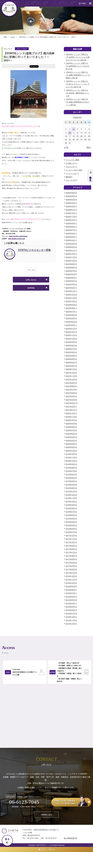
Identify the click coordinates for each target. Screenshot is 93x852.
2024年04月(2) (71, 281)
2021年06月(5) (71, 393)
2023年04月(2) (71, 318)
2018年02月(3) (71, 528)
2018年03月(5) (71, 525)
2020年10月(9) (71, 420)
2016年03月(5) (71, 606)
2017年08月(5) (71, 549)
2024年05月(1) (71, 277)
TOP (5, 37)
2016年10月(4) (71, 583)
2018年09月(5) (71, 505)
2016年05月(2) (71, 600)
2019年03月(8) (71, 484)
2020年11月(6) (71, 416)
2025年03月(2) (71, 243)
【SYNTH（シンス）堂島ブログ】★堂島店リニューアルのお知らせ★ (77, 66)
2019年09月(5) (71, 464)
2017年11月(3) (71, 539)
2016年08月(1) (71, 590)
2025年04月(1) (71, 240)
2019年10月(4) (71, 461)
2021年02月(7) (71, 406)
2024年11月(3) (71, 257)
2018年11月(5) (71, 498)
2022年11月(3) (71, 335)
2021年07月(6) (71, 389)
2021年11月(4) (71, 376)
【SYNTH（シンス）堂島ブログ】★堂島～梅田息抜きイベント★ (77, 93)
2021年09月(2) (71, 383)
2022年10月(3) (71, 338)
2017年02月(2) (71, 569)
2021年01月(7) (71, 410)
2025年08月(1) (71, 226)
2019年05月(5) (71, 478)
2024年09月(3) (71, 264)
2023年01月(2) (71, 328)
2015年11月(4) (71, 620)
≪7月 (66, 147)
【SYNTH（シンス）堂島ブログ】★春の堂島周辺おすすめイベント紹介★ (77, 102)
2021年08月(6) (71, 386)
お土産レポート (72, 163)
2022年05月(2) (71, 355)
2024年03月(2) (71, 284)
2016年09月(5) (71, 586)
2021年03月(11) (72, 403)
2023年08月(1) (71, 308)
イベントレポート (72, 173)
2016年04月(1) (71, 603)
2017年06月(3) (71, 556)
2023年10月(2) (71, 301)
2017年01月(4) (71, 573)
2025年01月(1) (71, 250)
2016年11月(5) (71, 579)
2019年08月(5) (71, 467)
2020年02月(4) (71, 447)
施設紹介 (69, 177)
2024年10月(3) (71, 260)
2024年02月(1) (71, 288)
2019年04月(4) (71, 481)
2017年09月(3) (71, 545)
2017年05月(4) (71, 559)
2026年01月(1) (71, 210)
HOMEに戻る (46, 814)
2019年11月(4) (71, 457)
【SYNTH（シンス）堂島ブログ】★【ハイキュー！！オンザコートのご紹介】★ (77, 84)
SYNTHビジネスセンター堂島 (34, 250)
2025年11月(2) (71, 216)
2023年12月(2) (71, 294)
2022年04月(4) (71, 359)
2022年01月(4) (71, 369)
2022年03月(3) (71, 362)
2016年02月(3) (71, 610)
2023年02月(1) (71, 325)
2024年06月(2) (71, 274)
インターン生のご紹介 (74, 170)
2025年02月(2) (71, 247)
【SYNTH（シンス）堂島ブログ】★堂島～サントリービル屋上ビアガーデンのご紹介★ (77, 57)
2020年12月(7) (71, 413)
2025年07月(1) (71, 230)
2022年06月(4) (71, 352)
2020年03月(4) (71, 444)
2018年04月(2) (71, 522)
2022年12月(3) (71, 332)
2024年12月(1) (71, 254)
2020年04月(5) (71, 440)
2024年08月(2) (71, 267)
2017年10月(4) (71, 542)
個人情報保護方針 (70, 838)
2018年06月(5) (71, 515)
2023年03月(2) (71, 322)
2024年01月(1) (71, 291)
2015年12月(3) (71, 617)
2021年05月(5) (71, 396)
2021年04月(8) (71, 399)
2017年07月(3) (71, 552)
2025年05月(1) (71, 237)
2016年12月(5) (71, 576)
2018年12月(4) (71, 495)
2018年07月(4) (71, 511)
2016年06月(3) (71, 596)
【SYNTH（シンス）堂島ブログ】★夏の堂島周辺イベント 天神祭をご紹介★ (78, 75)
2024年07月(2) (71, 271)
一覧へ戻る (31, 270)
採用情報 (31, 288)
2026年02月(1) (71, 206)
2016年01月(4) (71, 613)
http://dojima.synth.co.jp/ (16, 238)
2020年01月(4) (71, 450)
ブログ (12, 37)
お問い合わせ (31, 279)
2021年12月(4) (71, 372)
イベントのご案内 (72, 160)
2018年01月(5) (71, 532)
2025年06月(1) (71, 233)
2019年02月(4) (71, 488)
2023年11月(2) (71, 298)
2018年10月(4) (71, 501)
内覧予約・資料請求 (47, 849)
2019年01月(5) (71, 491)
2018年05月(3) (71, 518)
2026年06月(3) (71, 196)
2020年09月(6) (71, 423)
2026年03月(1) (71, 203)
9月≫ (89, 147)
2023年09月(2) (71, 305)
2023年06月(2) (71, 315)
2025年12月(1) (71, 213)
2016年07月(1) (71, 593)
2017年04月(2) (71, 562)
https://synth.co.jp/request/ (18, 236)
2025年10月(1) (71, 220)
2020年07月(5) (71, 430)
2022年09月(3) (71, 342)
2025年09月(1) (71, 223)
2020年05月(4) (71, 437)
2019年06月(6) (71, 474)
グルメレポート (72, 166)
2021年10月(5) (71, 379)
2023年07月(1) (71, 311)
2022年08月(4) (71, 345)
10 (70, 132)
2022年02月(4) (71, 366)
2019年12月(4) (71, 454)
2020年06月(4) (71, 433)
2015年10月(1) (71, 623)
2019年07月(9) (71, 471)
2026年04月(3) (71, 199)
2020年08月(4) (71, 427)
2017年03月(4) (71, 566)
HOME (83, 3)
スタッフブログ (22, 49)
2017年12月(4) (71, 535)
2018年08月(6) (71, 508)
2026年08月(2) (71, 193)
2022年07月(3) (71, 349)
